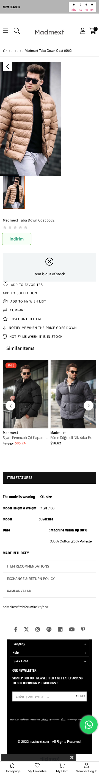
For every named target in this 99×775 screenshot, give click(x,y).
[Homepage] (9, 50)
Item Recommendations (28, 566)
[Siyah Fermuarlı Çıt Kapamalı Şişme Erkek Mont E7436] (26, 394)
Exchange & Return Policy (31, 579)
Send (80, 696)
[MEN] (15, 50)
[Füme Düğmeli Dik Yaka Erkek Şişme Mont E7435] (73, 394)
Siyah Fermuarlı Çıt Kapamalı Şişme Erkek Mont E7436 (26, 437)
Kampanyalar (19, 591)
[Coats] (20, 50)
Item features (19, 477)
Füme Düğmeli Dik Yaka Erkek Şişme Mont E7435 (73, 437)
